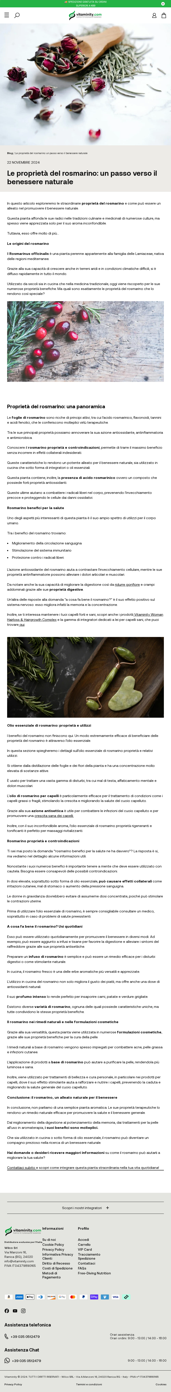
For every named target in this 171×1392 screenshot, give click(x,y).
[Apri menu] (6, 15)
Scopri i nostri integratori (82, 1208)
